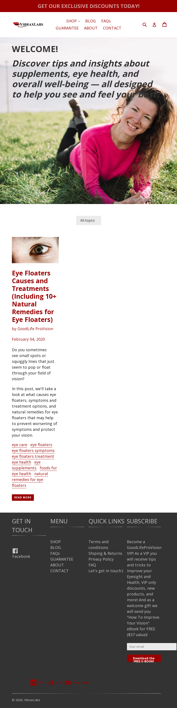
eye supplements (26, 464)
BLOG (90, 20)
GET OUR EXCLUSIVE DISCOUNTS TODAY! (88, 5)
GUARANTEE (67, 28)
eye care (19, 444)
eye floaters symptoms (33, 450)
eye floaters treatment (33, 456)
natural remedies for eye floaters (30, 479)
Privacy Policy (101, 559)
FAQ (92, 564)
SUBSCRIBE (142, 521)
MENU (59, 521)
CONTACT (112, 28)
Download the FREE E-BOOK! (144, 659)
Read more (23, 497)
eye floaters (41, 444)
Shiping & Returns (105, 553)
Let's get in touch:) (105, 570)
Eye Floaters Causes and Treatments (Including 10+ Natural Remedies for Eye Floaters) (34, 296)
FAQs (106, 20)
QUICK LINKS (106, 521)
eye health (21, 462)
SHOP (74, 20)
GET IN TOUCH (22, 525)
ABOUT (91, 28)
